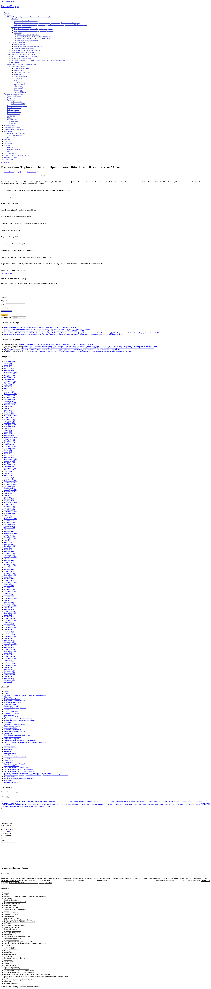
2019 (2, 802)
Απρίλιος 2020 (9, 499)
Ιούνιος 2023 (8, 430)
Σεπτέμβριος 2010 (10, 598)
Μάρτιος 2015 (9, 560)
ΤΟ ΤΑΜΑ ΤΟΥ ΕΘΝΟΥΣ (16, 806)
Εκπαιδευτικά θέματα (12, 726)
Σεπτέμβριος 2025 (10, 381)
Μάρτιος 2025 (9, 392)
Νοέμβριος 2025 (9, 377)
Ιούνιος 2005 (8, 638)
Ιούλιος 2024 (8, 406)
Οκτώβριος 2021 (9, 466)
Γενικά (6, 710)
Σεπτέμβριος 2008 (10, 613)
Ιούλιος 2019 (8, 515)
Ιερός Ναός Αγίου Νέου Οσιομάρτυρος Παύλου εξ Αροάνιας (25, 742)
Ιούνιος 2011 (8, 593)
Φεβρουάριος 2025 (10, 394)
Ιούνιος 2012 (8, 584)
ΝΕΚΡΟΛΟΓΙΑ (102, 804)
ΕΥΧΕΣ (36, 804)
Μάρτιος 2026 (9, 370)
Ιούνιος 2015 (8, 559)
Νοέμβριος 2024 (9, 399)
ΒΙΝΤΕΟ (67, 802)
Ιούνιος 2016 (8, 548)
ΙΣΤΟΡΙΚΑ (81, 804)
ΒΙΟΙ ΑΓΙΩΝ (73, 802)
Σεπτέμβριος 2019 (10, 511)
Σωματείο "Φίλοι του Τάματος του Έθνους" (19, 771)
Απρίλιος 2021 (9, 477)
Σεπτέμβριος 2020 (10, 490)
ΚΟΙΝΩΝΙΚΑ (87, 804)
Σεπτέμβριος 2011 (10, 591)
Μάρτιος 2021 (9, 479)
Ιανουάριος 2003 (9, 656)
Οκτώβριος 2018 (9, 526)
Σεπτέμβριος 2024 (10, 403)
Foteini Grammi (9, 172)
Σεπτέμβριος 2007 (10, 620)
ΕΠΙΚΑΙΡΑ (23, 804)
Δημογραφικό (9, 715)
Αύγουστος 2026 (9, 361)
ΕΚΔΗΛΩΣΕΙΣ (168, 802)
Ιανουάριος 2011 (9, 597)
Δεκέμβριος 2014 (9, 564)
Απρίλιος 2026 (9, 368)
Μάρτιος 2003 (9, 655)
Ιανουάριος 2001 (9, 671)
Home (6, 693)
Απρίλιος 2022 (9, 455)
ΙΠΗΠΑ (76, 804)
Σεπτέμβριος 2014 (10, 566)
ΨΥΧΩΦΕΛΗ (48, 806)
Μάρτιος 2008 (9, 617)
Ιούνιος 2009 (8, 607)
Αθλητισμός (8, 697)
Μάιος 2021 (8, 475)
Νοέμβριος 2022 (9, 443)
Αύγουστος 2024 (9, 405)
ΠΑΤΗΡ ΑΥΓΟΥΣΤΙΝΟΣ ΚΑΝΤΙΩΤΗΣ (133, 804)
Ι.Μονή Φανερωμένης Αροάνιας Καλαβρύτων (20, 740)
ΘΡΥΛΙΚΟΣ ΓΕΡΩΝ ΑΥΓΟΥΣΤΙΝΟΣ (57, 804)
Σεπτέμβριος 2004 (10, 644)
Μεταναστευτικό (10, 753)
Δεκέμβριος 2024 (9, 397)
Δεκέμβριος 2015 (9, 553)
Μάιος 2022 (8, 454)
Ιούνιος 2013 (8, 577)
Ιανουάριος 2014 (9, 571)
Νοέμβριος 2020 (9, 486)
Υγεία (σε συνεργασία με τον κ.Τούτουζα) (19, 778)
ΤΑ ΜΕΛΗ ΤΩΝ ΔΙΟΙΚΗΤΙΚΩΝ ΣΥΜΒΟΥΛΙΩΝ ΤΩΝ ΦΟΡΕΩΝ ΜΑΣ (27, 773)
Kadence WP (37, 987)
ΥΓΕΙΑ (25, 806)
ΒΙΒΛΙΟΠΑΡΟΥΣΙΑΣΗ (61, 802)
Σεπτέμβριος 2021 (10, 468)
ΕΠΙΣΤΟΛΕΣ (31, 804)
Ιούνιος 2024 (8, 408)
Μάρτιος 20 (8, 682)
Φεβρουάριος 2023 (10, 437)
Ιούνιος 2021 (8, 473)
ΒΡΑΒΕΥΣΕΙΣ (80, 802)
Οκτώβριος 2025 (9, 379)
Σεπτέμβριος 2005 (10, 636)
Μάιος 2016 (8, 550)
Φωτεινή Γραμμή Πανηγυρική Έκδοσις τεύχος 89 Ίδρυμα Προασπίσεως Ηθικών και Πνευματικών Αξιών (40, 327)
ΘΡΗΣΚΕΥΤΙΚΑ (44, 804)
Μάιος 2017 (8, 542)
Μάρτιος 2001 (9, 669)
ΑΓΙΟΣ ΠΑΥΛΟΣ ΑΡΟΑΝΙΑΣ (25, 802)
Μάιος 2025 (8, 388)
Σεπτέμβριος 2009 (10, 606)
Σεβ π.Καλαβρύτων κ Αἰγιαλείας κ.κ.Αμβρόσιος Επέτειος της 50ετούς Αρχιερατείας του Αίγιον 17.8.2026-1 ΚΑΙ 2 (44, 331)
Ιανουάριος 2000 (9, 680)
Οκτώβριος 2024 (9, 401)
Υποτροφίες (8, 780)
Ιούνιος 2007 (8, 622)
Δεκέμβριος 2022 (9, 441)
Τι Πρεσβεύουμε (9, 777)
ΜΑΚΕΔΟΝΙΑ (94, 804)
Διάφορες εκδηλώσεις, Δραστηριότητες (18, 719)
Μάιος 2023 (8, 432)
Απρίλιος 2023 (9, 434)
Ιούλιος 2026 (8, 363)
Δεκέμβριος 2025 (9, 376)
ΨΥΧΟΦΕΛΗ (41, 806)
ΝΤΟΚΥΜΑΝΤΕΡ (111, 804)
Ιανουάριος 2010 (9, 604)
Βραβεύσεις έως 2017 (11, 706)
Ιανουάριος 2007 (9, 626)
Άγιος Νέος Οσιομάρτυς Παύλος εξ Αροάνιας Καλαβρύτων (25, 695)
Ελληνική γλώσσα (10, 728)
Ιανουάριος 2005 (9, 642)
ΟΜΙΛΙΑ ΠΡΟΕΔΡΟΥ (119, 804)
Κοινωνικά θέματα (11, 748)
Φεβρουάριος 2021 (10, 481)
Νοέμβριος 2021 (9, 464)
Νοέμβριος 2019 (9, 508)
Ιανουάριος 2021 (9, 482)
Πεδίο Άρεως (8, 760)
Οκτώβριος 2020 (9, 488)
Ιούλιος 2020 (8, 493)
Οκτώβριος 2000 (9, 674)
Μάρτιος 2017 (9, 544)
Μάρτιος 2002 (9, 662)
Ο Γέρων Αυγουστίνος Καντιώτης (16, 757)
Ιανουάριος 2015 (9, 562)
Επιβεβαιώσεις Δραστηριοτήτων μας (17, 735)
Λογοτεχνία (8, 749)
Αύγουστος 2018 (9, 528)
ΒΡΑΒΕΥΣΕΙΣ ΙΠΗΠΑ (92, 802)
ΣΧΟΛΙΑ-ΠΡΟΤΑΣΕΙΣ (194, 804)
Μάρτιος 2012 (9, 586)
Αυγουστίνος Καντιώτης (12, 702)
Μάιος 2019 (8, 517)
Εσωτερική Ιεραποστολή (12, 737)
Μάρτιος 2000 (9, 678)
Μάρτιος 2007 (9, 624)
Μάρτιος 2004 (9, 647)
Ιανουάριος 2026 (9, 374)
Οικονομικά (8, 758)
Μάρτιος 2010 (9, 602)
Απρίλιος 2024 (9, 412)
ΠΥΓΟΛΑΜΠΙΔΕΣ (179, 804)
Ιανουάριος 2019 (9, 521)
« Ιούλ (3, 840)
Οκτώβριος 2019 (9, 510)
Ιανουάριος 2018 (9, 535)
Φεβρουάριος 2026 (10, 372)
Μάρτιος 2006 (9, 633)
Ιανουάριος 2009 (9, 611)
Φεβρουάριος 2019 (10, 519)
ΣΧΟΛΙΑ (185, 804)
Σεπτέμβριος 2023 (10, 425)
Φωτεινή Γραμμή (10, 6)
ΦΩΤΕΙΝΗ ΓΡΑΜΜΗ (11, 782)
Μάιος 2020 (8, 497)
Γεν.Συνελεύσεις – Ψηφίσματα (15, 708)
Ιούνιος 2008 (8, 615)
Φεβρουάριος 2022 (10, 459)
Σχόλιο (4, 297)
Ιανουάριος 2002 (9, 664)
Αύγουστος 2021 (9, 470)
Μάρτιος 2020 (9, 501)
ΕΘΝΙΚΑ (146, 802)
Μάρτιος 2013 (9, 578)
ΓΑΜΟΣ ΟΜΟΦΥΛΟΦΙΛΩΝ (104, 802)
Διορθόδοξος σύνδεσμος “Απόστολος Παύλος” (19, 720)
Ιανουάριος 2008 (9, 618)
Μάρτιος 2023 (9, 435)
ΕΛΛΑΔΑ (181, 802)
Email (3, 304)
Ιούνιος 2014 (8, 568)
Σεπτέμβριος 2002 (10, 658)
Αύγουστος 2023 (9, 426)
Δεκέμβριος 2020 (9, 484)
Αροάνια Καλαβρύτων (12, 699)
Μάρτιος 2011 (9, 595)
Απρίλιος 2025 (9, 390)
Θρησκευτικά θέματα (11, 739)
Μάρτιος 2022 (9, 457)
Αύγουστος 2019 (9, 513)
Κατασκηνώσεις (9, 746)
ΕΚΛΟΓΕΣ (176, 802)
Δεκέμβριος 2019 (9, 506)
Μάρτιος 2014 (9, 569)
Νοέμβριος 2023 (9, 421)
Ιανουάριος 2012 (9, 588)
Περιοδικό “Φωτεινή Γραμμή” (14, 764)
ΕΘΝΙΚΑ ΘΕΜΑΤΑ (156, 801)
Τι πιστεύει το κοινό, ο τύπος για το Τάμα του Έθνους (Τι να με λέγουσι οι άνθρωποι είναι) (36, 775)
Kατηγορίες (5, 792)
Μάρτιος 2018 (9, 531)
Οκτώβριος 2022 (9, 444)
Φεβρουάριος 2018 (10, 533)
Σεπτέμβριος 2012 (10, 582)
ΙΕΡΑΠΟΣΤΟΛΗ (70, 804)
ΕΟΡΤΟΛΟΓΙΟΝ (6, 273)
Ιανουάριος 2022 (9, 461)
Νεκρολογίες (8, 755)
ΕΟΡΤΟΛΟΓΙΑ (206, 802)
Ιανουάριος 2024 (9, 417)
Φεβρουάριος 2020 (10, 502)
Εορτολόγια (8, 733)
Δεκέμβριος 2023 (9, 419)
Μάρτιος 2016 (9, 551)
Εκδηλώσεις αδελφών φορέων (14, 724)
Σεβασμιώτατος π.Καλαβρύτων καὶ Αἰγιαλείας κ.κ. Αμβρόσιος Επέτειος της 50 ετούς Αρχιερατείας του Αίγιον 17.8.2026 (47, 329)
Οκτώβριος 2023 (9, 423)
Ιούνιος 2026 (8, 365)
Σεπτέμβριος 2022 (10, 446)
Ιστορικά (7, 744)
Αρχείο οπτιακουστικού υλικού (15, 701)
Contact (6, 691)
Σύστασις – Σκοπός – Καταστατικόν (16, 768)
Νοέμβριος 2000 (9, 673)
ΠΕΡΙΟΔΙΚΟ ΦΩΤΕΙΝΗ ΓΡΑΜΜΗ (149, 804)
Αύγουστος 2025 (9, 383)
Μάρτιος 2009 (9, 609)
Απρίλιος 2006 (9, 631)
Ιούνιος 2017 (8, 540)
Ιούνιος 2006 (8, 629)
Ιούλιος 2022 (8, 450)
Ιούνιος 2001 (8, 667)
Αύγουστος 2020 (9, 492)
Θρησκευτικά (31, 172)
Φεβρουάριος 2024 (10, 415)
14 (9, 832)
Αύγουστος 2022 (9, 448)
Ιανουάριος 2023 (9, 439)
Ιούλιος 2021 (8, 472)
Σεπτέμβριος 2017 (10, 539)
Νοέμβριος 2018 (9, 524)
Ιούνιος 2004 (8, 646)
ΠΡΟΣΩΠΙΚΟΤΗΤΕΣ (168, 804)
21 (9, 834)
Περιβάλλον (8, 762)
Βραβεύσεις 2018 (10, 704)
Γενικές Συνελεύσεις (11, 711)
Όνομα (4, 301)
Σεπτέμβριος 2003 (10, 651)
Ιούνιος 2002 (8, 660)
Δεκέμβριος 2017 (9, 537)
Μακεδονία (8, 751)
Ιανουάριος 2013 (9, 580)
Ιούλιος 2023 (8, 428)
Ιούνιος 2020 (8, 495)
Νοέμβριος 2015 (9, 555)
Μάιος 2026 (8, 367)
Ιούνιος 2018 (8, 530)
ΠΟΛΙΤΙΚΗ (159, 804)
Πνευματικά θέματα (11, 766)
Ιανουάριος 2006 (9, 635)
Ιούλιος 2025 (8, 385)
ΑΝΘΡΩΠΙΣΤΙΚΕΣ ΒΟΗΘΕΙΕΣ (45, 802)
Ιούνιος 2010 (8, 600)
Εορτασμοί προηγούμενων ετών (15, 731)
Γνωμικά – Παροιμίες (11, 713)
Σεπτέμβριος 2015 (10, 557)
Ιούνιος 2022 (8, 452)
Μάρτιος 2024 (9, 414)
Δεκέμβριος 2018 (9, 522)
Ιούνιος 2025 (8, 386)
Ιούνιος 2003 (8, 653)
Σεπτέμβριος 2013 (10, 575)
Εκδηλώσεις (8, 722)
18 (3, 834)
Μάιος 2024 (8, 410)
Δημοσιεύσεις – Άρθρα (12, 717)
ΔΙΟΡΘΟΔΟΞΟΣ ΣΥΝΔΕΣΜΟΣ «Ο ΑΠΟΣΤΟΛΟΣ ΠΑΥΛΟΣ (127, 802)
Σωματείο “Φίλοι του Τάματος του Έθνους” (19, 769)
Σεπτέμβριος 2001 (10, 665)
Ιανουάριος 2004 (9, 649)
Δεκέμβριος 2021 (9, 463)
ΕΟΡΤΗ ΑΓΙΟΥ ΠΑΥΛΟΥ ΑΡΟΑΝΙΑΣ (192, 802)
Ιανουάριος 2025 (9, 396)
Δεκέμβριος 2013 (9, 573)
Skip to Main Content (8, 1)
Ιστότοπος (4, 308)
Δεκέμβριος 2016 (9, 546)
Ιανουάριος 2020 (9, 504)
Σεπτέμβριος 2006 (10, 627)
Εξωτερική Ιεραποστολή (12, 729)
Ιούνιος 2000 (8, 676)
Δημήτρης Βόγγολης (11, 350)
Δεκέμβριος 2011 (9, 589)
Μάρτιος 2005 (9, 640)
